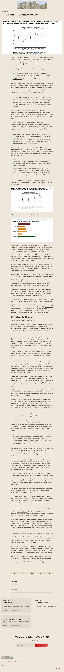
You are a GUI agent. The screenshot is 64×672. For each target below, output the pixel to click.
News (19, 662)
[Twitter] (59, 657)
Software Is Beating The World (12, 619)
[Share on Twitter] (14, 573)
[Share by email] (41, 573)
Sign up (3, 665)
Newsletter (5, 11)
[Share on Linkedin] (32, 573)
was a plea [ (36, 77)
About (7, 662)
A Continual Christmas (41, 602)
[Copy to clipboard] (49, 573)
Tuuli (32, 668)
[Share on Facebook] (23, 573)
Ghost (28, 668)
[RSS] (62, 657)
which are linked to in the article (28, 182)
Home (2, 662)
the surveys (41, 174)
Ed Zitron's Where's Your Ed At (12, 668)
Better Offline (13, 662)
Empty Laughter (7, 602)
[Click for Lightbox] (32, 199)
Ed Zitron (4, 17)
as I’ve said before (22, 511)
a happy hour (18, 99)
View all (15, 584)
